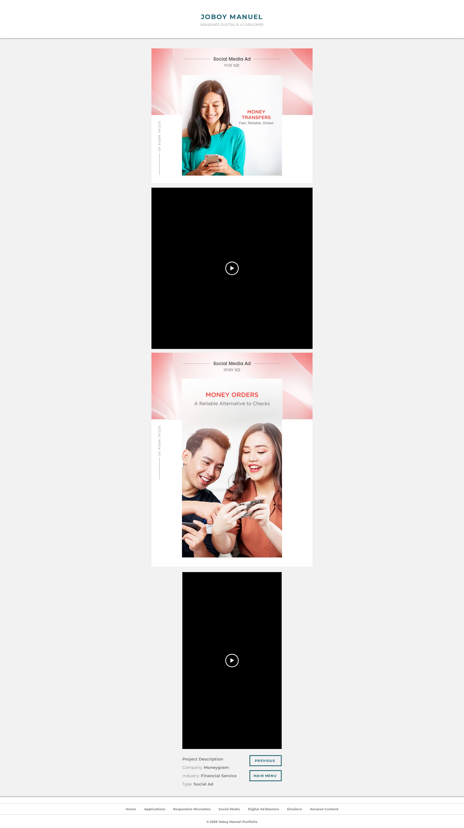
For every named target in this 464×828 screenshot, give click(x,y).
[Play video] (232, 268)
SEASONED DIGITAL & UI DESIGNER (232, 25)
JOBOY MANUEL (232, 17)
